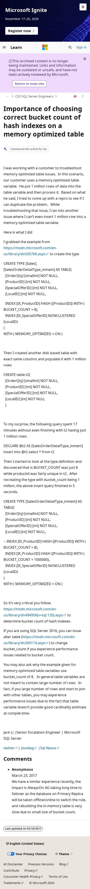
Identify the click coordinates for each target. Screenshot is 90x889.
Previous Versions (41, 864)
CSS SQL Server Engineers (34, 96)
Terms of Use (58, 876)
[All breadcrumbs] (7, 96)
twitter (9, 748)
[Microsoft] (45, 47)
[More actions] (83, 96)
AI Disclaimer (13, 864)
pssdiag (27, 748)
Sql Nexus (48, 748)
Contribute (11, 870)
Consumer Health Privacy (21, 876)
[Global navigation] (4, 47)
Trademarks (12, 883)
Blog (62, 864)
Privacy (29, 870)
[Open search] (70, 47)
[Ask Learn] (75, 96)
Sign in (81, 47)
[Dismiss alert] (83, 6)
